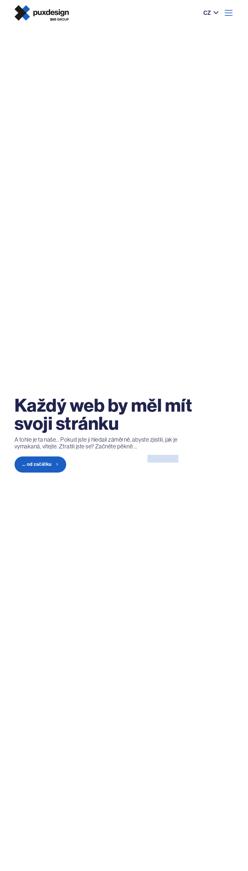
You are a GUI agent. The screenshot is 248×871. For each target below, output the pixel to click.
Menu (228, 13)
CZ (207, 13)
